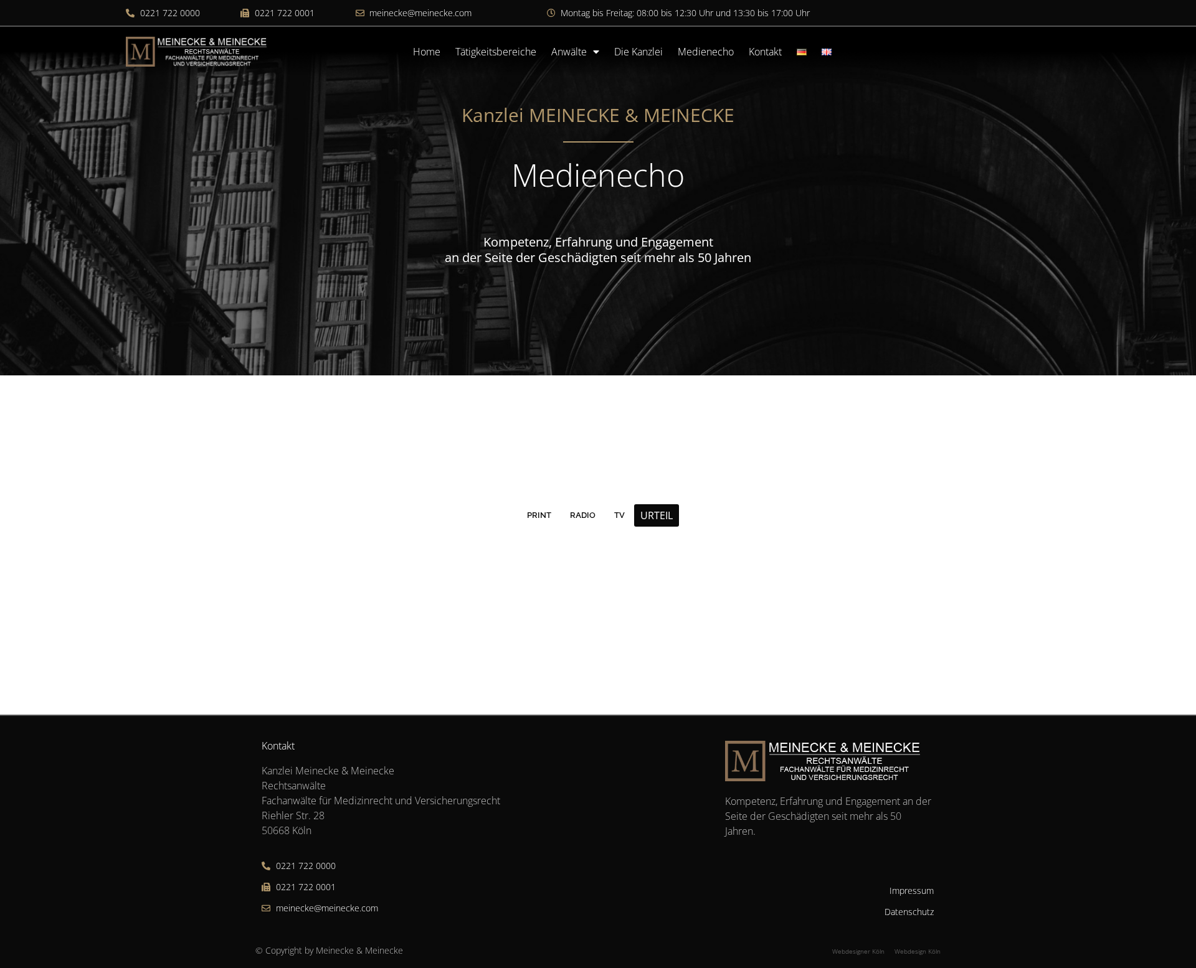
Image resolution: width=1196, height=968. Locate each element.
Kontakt (765, 52)
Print (539, 515)
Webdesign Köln (918, 951)
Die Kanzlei (638, 52)
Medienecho (706, 52)
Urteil (656, 515)
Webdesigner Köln (858, 951)
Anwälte (569, 52)
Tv (619, 515)
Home (426, 52)
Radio (583, 515)
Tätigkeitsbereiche (495, 52)
